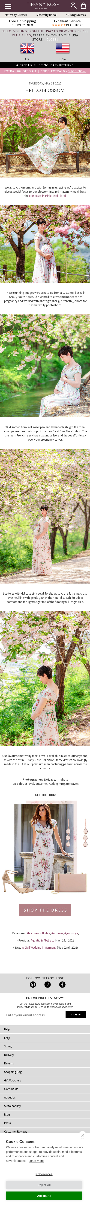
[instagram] (47, 984)
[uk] (27, 55)
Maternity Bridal (46, 15)
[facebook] (61, 984)
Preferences (44, 1174)
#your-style (71, 933)
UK (27, 59)
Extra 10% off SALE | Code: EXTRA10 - (45, 71)
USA (63, 59)
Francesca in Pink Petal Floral (47, 196)
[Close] (51, 39)
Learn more (36, 1160)
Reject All (44, 1185)
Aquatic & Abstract (42, 940)
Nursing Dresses (76, 15)
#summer (57, 933)
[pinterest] (33, 984)
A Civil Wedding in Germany (39, 948)
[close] (82, 1135)
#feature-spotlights (38, 933)
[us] (62, 55)
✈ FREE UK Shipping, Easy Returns (45, 65)
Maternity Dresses (16, 15)
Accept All (44, 1195)
